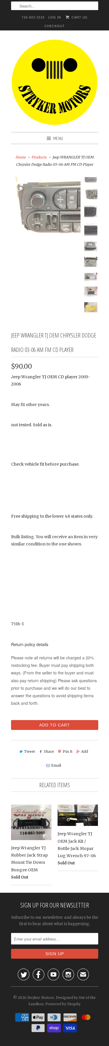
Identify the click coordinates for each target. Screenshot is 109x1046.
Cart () (78, 17)
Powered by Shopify (63, 1004)
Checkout (54, 26)
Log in (54, 17)
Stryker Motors (40, 997)
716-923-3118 (33, 17)
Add (84, 751)
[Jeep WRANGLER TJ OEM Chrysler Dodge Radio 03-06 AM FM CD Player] (46, 206)
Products (39, 157)
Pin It (67, 751)
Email (56, 765)
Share (49, 751)
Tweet (29, 751)
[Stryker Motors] (54, 83)
